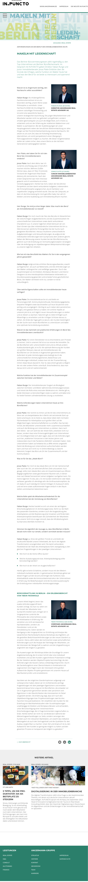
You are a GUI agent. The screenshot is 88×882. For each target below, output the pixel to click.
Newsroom (35, 866)
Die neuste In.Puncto (79, 6)
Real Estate (7, 855)
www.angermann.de (48, 6)
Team (33, 870)
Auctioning (7, 866)
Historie (34, 859)
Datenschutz (65, 859)
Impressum (63, 6)
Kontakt (34, 862)
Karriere (35, 873)
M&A (4, 859)
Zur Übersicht (24, 742)
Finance (6, 870)
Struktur (35, 855)
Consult (6, 862)
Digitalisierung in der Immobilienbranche (56, 791)
